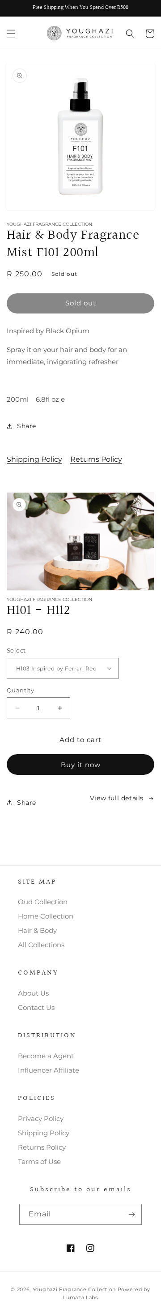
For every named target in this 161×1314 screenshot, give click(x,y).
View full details (117, 798)
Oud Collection (43, 901)
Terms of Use (39, 1161)
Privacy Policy (41, 1118)
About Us (33, 993)
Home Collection (45, 916)
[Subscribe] (131, 1214)
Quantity (20, 690)
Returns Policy (96, 459)
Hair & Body (37, 930)
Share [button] (26, 426)
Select (16, 650)
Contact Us (36, 1007)
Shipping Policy (34, 459)
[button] (11, 33)
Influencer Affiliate (48, 1070)
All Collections (41, 944)
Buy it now (81, 764)
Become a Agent (46, 1056)
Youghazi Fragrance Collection (75, 1289)
